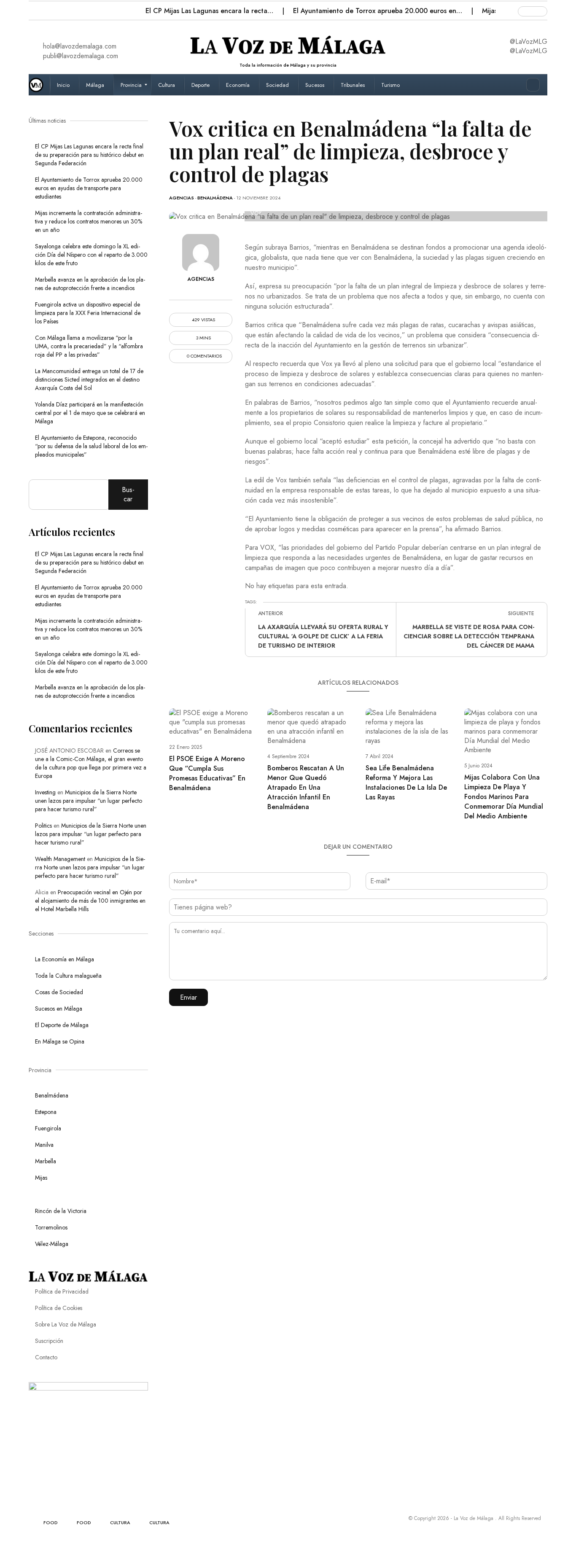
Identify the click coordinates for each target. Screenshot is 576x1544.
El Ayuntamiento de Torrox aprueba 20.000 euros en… (378, 11)
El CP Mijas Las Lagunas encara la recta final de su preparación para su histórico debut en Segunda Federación (89, 154)
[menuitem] (64, 84)
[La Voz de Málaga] (39, 84)
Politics (43, 825)
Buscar (128, 494)
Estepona (46, 1112)
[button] (36, 8)
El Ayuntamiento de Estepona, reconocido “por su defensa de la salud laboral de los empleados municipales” (91, 446)
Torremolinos (51, 1227)
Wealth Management (60, 859)
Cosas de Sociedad (59, 992)
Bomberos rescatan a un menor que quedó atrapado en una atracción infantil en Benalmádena (305, 787)
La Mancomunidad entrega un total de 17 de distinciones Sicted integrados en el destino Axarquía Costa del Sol (89, 379)
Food (50, 1522)
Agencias (181, 197)
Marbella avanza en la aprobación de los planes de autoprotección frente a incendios (90, 283)
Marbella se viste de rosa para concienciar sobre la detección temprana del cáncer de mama (469, 636)
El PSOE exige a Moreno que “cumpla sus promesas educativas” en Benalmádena (207, 773)
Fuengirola (48, 1128)
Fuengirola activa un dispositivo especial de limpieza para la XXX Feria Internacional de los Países (87, 312)
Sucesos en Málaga (58, 1008)
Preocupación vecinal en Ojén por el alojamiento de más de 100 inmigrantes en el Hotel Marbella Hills (90, 900)
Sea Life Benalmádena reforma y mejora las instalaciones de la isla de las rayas (406, 782)
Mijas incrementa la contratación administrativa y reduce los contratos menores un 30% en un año (88, 221)
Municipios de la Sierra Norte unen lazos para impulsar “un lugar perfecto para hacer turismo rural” (88, 800)
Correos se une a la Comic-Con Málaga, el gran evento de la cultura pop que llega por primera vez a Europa (90, 763)
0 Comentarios (204, 356)
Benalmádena (215, 197)
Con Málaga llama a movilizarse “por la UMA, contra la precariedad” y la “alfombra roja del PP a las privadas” (89, 346)
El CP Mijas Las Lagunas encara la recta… (210, 11)
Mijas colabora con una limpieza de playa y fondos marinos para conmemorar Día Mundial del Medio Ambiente (503, 796)
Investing (45, 792)
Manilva (44, 1145)
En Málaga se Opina (59, 1041)
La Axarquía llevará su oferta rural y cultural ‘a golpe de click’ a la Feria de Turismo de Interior (323, 636)
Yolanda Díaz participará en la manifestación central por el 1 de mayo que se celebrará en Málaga (90, 412)
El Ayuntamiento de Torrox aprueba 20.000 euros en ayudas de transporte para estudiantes (89, 188)
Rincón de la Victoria (60, 1211)
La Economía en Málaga (64, 959)
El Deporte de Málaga (62, 1025)
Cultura (120, 1522)
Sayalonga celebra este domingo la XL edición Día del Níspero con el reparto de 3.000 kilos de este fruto (91, 254)
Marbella (45, 1161)
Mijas (41, 1177)
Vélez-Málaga (51, 1244)
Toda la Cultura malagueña (68, 975)
